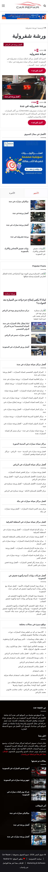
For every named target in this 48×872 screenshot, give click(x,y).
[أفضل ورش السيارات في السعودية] (38, 350)
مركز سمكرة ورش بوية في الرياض (15, 310)
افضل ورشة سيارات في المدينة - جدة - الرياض (28, 451)
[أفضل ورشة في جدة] (38, 217)
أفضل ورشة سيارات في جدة (17, 225)
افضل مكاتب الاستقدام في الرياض (30, 666)
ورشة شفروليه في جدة (33, 106)
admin (41, 50)
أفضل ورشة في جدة (21, 213)
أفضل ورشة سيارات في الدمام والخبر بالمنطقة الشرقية (23, 537)
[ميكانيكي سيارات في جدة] (38, 205)
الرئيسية (41, 28)
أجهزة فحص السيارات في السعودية (15, 768)
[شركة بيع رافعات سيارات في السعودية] (38, 795)
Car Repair (6, 855)
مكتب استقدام (38, 671)
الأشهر (36, 193)
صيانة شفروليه (38, 53)
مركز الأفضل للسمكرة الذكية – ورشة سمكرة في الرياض (25, 491)
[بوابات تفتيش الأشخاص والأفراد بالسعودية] (38, 252)
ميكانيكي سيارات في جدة (19, 201)
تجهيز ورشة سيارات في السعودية (16, 780)
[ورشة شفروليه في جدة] (38, 240)
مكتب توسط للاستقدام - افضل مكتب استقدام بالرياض (23, 658)
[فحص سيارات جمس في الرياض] (38, 339)
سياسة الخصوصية (35, 859)
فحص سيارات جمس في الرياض (17, 335)
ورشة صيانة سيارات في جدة (32, 431)
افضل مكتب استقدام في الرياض (31, 662)
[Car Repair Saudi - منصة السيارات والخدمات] (28, 5)
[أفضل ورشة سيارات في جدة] (38, 229)
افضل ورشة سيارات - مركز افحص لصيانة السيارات (27, 472)
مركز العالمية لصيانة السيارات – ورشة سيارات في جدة (23, 379)
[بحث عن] (44, 7)
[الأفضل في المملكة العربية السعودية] (24, 16)
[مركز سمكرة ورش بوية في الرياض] (38, 314)
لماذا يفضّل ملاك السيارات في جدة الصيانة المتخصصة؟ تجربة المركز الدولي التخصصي (16, 326)
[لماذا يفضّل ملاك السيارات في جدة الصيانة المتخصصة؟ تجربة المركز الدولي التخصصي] (38, 327)
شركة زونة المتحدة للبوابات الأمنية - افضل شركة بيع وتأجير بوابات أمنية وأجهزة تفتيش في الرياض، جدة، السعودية (25, 588)
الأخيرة (12, 193)
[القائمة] (3, 7)
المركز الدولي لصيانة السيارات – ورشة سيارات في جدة (23, 398)
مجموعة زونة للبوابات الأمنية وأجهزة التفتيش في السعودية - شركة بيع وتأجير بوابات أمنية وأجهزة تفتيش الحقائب (26, 598)
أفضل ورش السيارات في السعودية (16, 347)
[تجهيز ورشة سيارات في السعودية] (38, 784)
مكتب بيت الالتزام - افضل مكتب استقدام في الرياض (24, 653)
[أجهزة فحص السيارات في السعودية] (38, 772)
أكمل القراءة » (37, 70)
